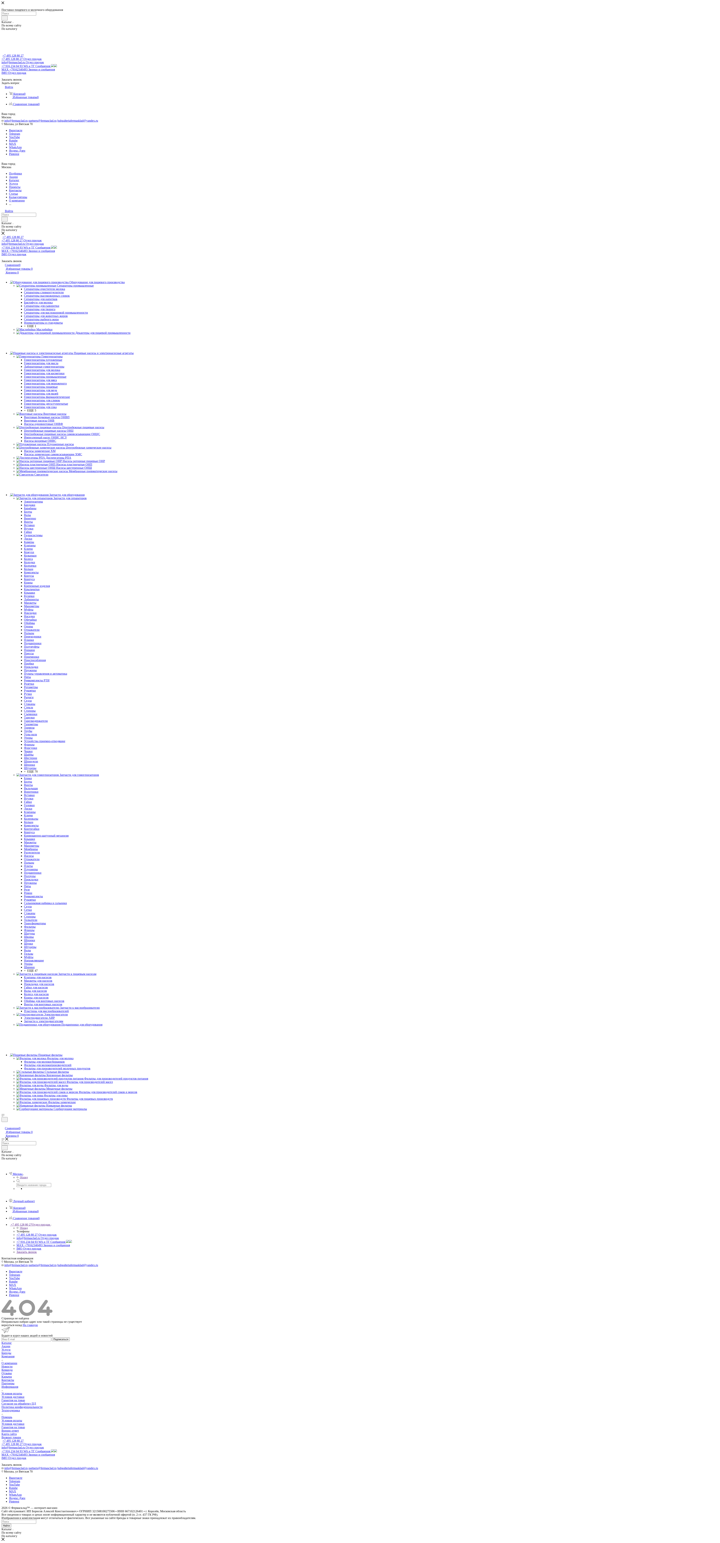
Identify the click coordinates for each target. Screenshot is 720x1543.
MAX (12, 143)
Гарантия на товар (13, 1400)
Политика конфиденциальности (22, 1407)
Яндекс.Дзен (17, 150)
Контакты (8, 1380)
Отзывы (7, 1373)
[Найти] (5, 18)
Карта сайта (9, 1434)
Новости (7, 1366)
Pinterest (14, 154)
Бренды (6, 1353)
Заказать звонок (26, 1252)
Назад (24, 1177)
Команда (7, 1369)
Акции (6, 1346)
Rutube (13, 140)
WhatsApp (15, 147)
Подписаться (60, 1339)
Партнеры (8, 1383)
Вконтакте (15, 130)
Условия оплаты (12, 1393)
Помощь (7, 1417)
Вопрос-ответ (10, 1430)
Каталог (7, 1342)
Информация (10, 1386)
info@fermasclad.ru (16, 120)
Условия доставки (13, 1396)
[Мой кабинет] (3, 1124)
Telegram (14, 133)
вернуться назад (12, 1325)
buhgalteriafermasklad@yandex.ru (77, 120)
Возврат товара (11, 1437)
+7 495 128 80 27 (13, 55)
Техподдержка (11, 1410)
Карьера (7, 1376)
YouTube (14, 137)
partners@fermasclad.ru (42, 120)
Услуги (6, 1349)
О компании (9, 1363)
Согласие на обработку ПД (19, 1403)
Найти (6, 1525)
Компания (8, 1356)
